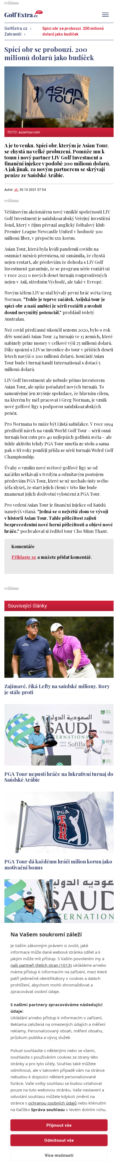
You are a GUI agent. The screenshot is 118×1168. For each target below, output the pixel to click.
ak (16, 190)
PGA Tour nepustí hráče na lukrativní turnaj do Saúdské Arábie (58, 776)
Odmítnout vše (59, 1140)
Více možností (59, 1155)
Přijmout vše (59, 1125)
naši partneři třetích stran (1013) (41, 965)
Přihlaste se (24, 557)
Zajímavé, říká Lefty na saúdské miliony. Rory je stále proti (56, 689)
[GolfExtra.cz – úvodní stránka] (23, 13)
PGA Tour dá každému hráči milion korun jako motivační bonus (58, 864)
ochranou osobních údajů (52, 1103)
